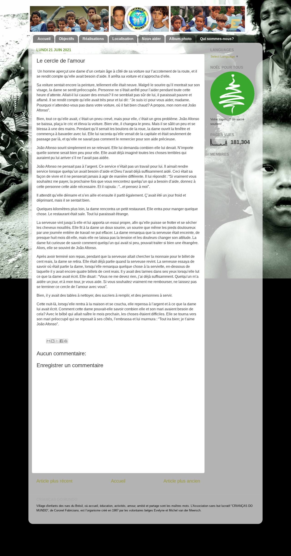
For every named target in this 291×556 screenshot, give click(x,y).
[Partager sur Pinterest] (65, 341)
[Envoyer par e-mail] (48, 341)
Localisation (122, 39)
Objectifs (66, 39)
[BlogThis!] (52, 341)
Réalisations (93, 39)
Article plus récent (54, 480)
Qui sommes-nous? (217, 39)
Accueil (44, 39)
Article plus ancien (181, 480)
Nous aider (151, 39)
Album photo (180, 39)
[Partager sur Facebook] (61, 341)
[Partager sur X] (57, 341)
